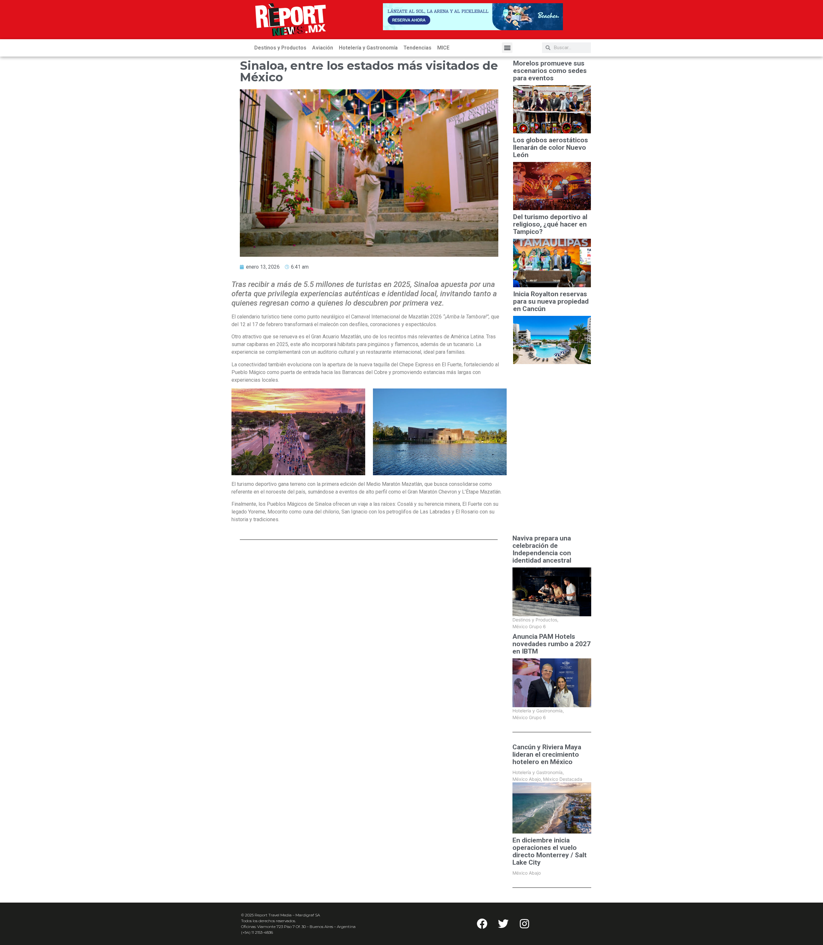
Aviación (322, 48)
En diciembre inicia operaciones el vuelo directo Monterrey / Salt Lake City (549, 851)
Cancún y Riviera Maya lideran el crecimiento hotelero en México (546, 755)
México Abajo (527, 779)
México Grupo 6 (529, 626)
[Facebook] (482, 923)
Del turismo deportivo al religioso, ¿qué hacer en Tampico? (550, 224)
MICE (443, 48)
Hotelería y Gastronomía (368, 48)
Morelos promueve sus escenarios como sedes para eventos (550, 71)
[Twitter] (503, 923)
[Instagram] (524, 923)
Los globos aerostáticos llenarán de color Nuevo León (550, 148)
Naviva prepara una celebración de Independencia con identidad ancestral (541, 549)
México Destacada (562, 779)
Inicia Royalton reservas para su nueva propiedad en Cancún (551, 301)
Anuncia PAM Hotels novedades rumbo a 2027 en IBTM (551, 644)
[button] (507, 47)
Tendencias (417, 48)
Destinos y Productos (280, 48)
